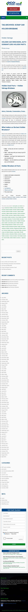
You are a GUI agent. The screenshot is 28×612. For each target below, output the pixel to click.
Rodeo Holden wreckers (20, 230)
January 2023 (5, 314)
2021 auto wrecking (6, 467)
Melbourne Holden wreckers (13, 197)
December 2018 (5, 402)
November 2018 (5, 404)
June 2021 (4, 348)
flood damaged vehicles (7, 476)
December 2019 (5, 380)
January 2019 (5, 400)
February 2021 (5, 353)
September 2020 (5, 363)
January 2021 (5, 355)
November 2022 (5, 318)
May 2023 (4, 309)
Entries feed (4, 500)
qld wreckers (4, 480)
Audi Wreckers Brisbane (13, 281)
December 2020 (5, 357)
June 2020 (4, 368)
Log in (3, 498)
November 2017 (5, 426)
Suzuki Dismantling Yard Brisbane (17, 279)
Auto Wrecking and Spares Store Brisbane (11, 263)
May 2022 (4, 329)
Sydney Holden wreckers (11, 198)
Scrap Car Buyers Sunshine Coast (9, 267)
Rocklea (13, 171)
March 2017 (4, 441)
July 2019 (4, 389)
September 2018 (5, 408)
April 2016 (4, 456)
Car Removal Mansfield (7, 265)
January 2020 (5, 378)
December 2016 (5, 447)
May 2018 (4, 415)
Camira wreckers (21, 213)
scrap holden (17, 232)
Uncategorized (5, 486)
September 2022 (5, 322)
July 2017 (4, 434)
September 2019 (5, 385)
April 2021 (4, 350)
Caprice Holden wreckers (7, 215)
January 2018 (5, 423)
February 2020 (5, 376)
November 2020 (5, 359)
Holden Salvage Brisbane (7, 224)
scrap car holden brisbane (7, 232)
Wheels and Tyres (8, 190)
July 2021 (4, 346)
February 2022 (5, 333)
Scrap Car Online (5, 482)
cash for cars (5, 474)
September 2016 (5, 453)
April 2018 (4, 417)
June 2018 (4, 413)
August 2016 (4, 455)
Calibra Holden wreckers (11, 213)
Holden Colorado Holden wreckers (9, 220)
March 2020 (4, 374)
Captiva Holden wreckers (18, 215)
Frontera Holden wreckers (18, 219)
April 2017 (4, 440)
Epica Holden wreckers (7, 219)
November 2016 (5, 449)
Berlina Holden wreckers (11, 211)
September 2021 (5, 342)
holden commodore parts (10, 222)
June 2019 (4, 391)
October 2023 (5, 299)
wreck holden (7, 237)
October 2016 (5, 451)
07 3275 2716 (14, 13)
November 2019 (5, 382)
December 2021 (5, 337)
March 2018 (4, 419)
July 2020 (4, 367)
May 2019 (4, 393)
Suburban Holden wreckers (16, 234)
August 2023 (4, 303)
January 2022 (5, 335)
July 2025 (4, 297)
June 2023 (4, 307)
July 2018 (4, 411)
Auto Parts (3, 593)
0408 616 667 (11, 145)
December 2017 (5, 425)
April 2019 (4, 395)
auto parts (15, 206)
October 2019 (5, 383)
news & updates (5, 478)
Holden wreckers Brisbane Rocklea (9, 226)
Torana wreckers (13, 236)
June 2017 (4, 436)
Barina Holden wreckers (11, 209)
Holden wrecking (21, 226)
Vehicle (2, 590)
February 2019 (5, 398)
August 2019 (4, 387)
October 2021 (5, 340)
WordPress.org (5, 504)
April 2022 (4, 331)
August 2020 (4, 365)
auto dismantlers (19, 582)
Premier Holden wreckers (9, 230)
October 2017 (5, 428)
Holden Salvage (7, 38)
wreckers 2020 (5, 487)
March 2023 (4, 310)
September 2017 (5, 430)
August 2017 (4, 432)
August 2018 (4, 410)
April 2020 (4, 372)
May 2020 (4, 370)
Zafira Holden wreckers (15, 237)
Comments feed (5, 502)
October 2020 (5, 361)
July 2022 (4, 325)
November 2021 (5, 339)
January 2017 (5, 445)
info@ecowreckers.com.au (10, 603)
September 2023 (5, 301)
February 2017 (5, 443)
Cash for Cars (4, 594)
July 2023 (4, 305)
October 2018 (5, 406)
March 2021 (4, 352)
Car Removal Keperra (6, 269)
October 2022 (5, 320)
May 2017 (4, 438)
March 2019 (4, 397)
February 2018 (5, 421)
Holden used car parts (18, 224)
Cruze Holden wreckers (21, 217)
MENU (3, 17)
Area (2, 591)
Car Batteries (7, 188)
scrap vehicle (5, 484)
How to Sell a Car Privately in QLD (9, 261)
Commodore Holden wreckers (8, 217)
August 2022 (4, 323)
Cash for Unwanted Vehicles (13, 61)
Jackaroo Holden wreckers (8, 228)
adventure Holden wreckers (11, 207)
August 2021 (4, 344)
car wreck (20, 206)
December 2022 (5, 316)
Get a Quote (13, 9)
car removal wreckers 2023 (8, 471)
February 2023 (5, 312)
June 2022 (4, 327)
